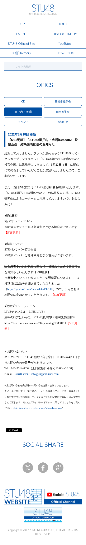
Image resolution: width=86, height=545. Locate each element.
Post (15, 430)
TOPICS (64, 24)
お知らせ (62, 121)
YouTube (64, 43)
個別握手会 (63, 111)
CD (23, 101)
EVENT (21, 34)
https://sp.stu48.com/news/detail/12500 (30, 289)
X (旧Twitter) (21, 53)
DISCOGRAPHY (64, 34)
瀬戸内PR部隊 (23, 111)
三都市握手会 (63, 101)
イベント (23, 121)
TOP (21, 24)
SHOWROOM (65, 53)
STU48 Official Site (21, 43)
